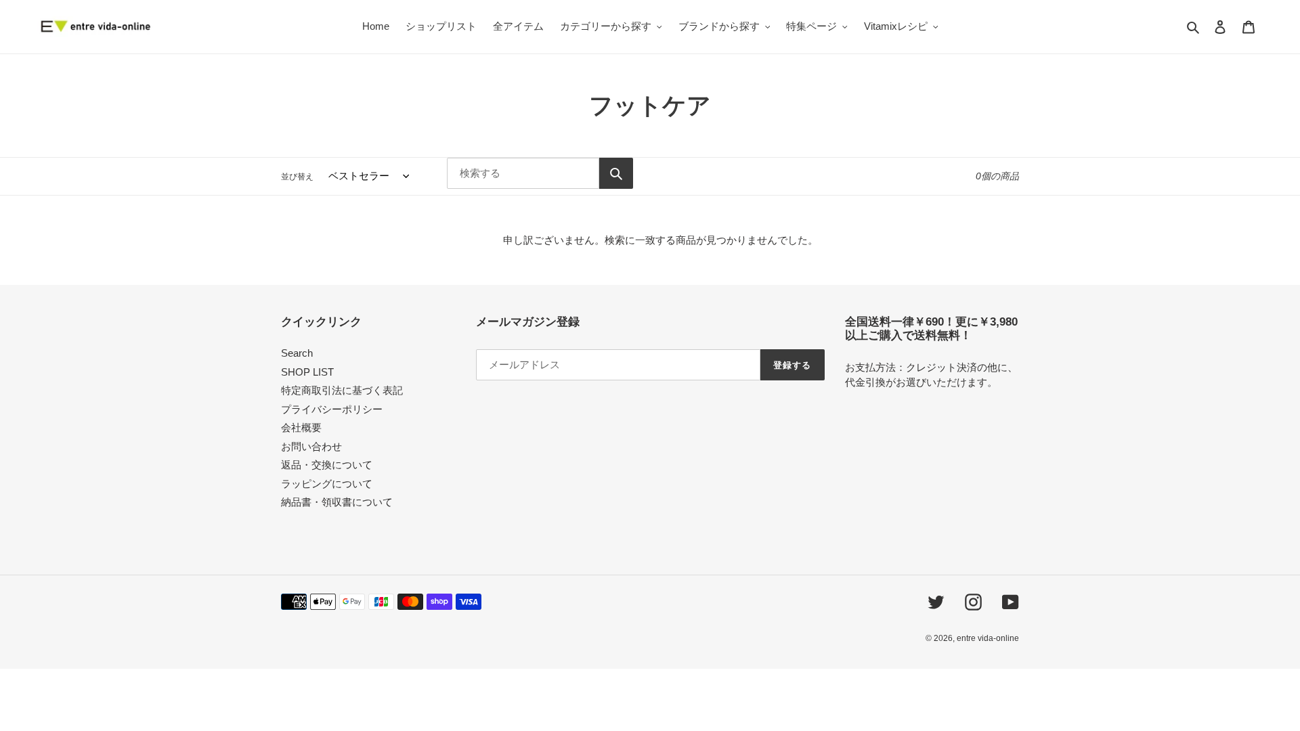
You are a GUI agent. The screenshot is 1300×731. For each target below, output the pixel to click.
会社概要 (301, 427)
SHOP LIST (307, 372)
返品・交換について (326, 464)
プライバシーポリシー (332, 409)
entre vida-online (988, 638)
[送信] (616, 173)
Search (297, 353)
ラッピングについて (326, 483)
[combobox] (523, 173)
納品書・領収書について (337, 502)
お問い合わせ (311, 446)
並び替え (297, 176)
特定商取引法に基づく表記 (342, 390)
